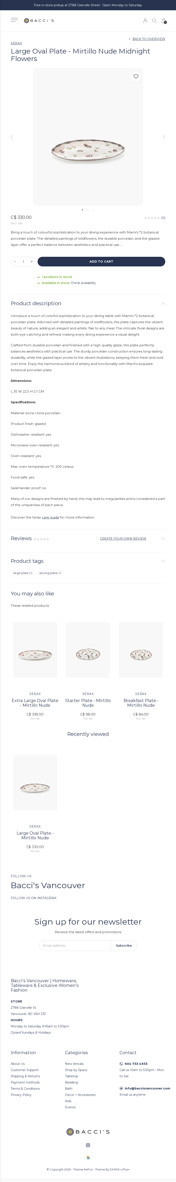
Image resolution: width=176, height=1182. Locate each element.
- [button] (15, 261)
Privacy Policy (21, 1095)
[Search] (154, 20)
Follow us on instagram (33, 898)
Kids (68, 1101)
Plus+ (126, 1169)
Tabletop (71, 1076)
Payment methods (25, 1082)
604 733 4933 (136, 1064)
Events (70, 1107)
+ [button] (31, 261)
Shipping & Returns (25, 1076)
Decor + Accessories (80, 1095)
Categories (76, 1052)
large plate (22, 573)
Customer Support (25, 1070)
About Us (18, 1064)
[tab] (88, 303)
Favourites (136, 76)
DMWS (115, 1169)
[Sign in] (145, 20)
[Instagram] (88, 1145)
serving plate (50, 573)
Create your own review (123, 539)
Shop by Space (76, 1070)
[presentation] (12, 137)
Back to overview (148, 39)
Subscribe (124, 945)
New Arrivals (74, 1064)
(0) (163, 218)
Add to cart (101, 261)
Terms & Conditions (25, 1089)
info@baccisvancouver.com (147, 1088)
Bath (68, 1089)
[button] (14, 20)
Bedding (71, 1082)
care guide (50, 517)
